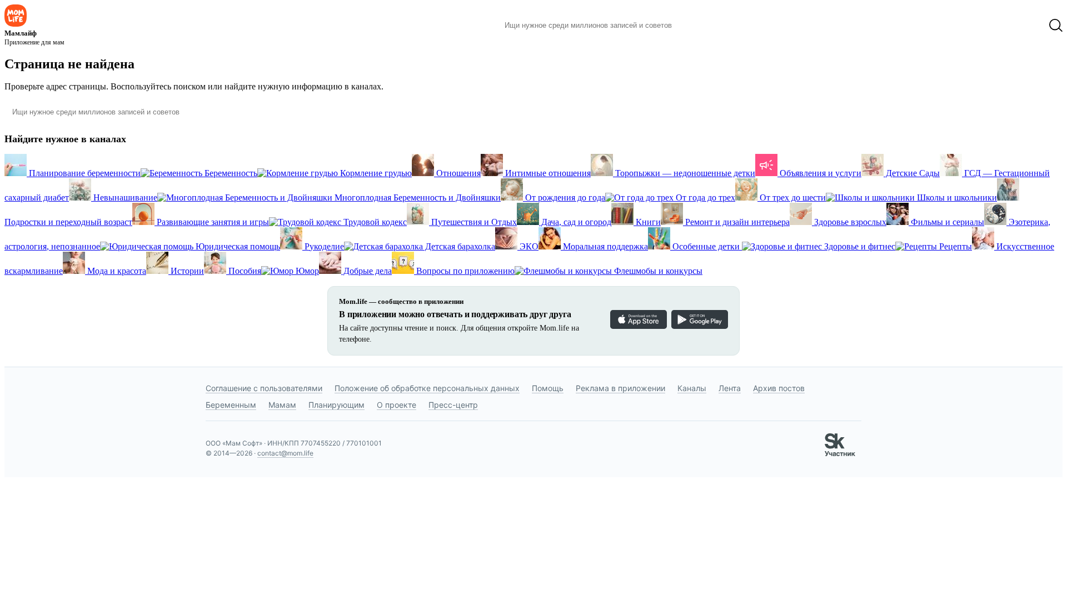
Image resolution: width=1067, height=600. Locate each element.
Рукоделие (323, 246)
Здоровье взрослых (849, 222)
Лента (730, 388)
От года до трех (704, 197)
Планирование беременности (84, 173)
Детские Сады (912, 173)
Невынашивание (124, 197)
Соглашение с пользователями (264, 388)
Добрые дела (366, 271)
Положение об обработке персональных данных (427, 388)
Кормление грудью (375, 173)
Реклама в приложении (620, 388)
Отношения (457, 173)
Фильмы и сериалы (946, 222)
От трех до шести (791, 197)
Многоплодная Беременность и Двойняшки (416, 197)
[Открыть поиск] (1056, 25)
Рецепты (954, 246)
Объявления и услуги (819, 173)
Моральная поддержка (604, 246)
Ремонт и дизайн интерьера (736, 222)
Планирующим (336, 404)
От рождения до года (564, 197)
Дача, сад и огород (575, 222)
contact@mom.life (285, 453)
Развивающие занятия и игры (211, 222)
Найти (697, 25)
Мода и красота (115, 271)
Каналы (691, 388)
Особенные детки (706, 246)
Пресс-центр (453, 404)
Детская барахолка (459, 246)
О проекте (396, 404)
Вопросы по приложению (464, 271)
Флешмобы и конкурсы (657, 271)
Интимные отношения (547, 173)
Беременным (231, 404)
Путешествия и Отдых (473, 222)
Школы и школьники (956, 197)
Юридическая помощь (236, 246)
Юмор (306, 271)
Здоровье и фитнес (858, 246)
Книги (647, 222)
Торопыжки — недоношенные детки (684, 173)
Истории (186, 271)
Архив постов (779, 388)
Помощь (548, 388)
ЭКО (528, 246)
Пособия (243, 271)
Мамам (282, 404)
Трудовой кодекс (374, 222)
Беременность (229, 173)
